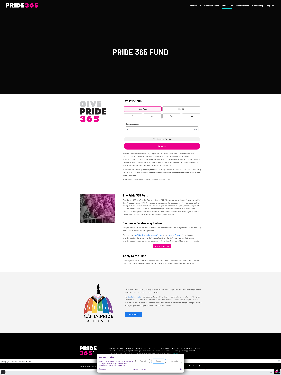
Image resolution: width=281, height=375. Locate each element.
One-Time (142, 109)
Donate (162, 146)
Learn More (175, 353)
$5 (133, 116)
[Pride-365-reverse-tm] (26, 5)
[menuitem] (194, 5)
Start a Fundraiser (175, 235)
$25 (171, 116)
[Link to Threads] (199, 366)
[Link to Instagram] (196, 366)
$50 (191, 116)
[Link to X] (190, 366)
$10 (152, 116)
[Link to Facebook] (193, 366)
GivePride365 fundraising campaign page (148, 235)
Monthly (181, 109)
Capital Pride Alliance (135, 297)
